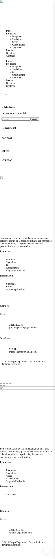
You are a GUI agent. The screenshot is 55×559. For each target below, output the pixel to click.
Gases (15, 42)
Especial (6, 150)
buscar (35, 119)
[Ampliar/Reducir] (10, 383)
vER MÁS (7, 137)
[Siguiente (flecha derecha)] (4, 385)
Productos (11, 33)
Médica (9, 50)
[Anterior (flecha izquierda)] (1, 385)
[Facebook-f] (4, 99)
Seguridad (17, 47)
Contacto (10, 55)
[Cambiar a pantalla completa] (7, 383)
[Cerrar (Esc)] (1, 383)
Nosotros (10, 53)
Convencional (9, 128)
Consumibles (18, 44)
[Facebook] (4, 171)
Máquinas (17, 36)
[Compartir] (4, 383)
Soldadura (17, 39)
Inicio (9, 31)
